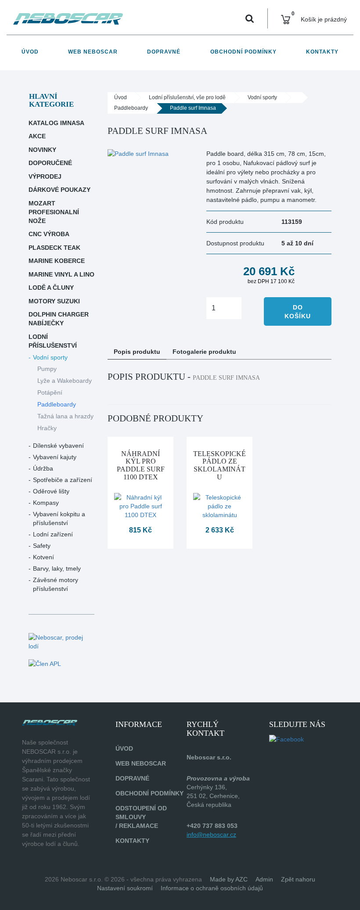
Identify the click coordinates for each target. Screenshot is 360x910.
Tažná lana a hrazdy (65, 416)
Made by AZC (229, 879)
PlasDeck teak (54, 247)
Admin (264, 879)
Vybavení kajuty (54, 456)
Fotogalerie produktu (204, 351)
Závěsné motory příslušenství (55, 584)
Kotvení (43, 557)
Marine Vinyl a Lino (61, 274)
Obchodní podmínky (243, 52)
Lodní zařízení (53, 534)
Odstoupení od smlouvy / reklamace (141, 817)
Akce (37, 136)
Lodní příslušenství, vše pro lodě (187, 97)
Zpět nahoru (298, 879)
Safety (41, 545)
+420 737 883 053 (212, 825)
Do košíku (297, 312)
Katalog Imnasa (56, 122)
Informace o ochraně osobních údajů (212, 888)
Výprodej (45, 176)
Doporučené (50, 162)
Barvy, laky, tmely (57, 568)
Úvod (30, 52)
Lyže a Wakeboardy (64, 380)
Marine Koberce (57, 260)
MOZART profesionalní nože (54, 212)
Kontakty (322, 52)
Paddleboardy (56, 404)
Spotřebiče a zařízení (62, 479)
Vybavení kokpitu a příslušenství (59, 518)
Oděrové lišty (51, 491)
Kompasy (46, 502)
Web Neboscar (93, 52)
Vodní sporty (50, 357)
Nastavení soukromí (125, 888)
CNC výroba (49, 233)
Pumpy (47, 368)
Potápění (49, 392)
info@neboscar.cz (211, 834)
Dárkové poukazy (59, 189)
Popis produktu (137, 351)
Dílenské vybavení (58, 445)
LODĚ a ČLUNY (51, 287)
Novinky (42, 149)
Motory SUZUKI (54, 301)
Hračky (47, 428)
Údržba (43, 468)
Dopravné (163, 52)
